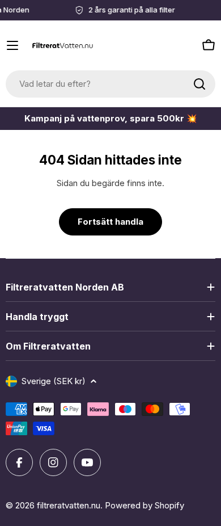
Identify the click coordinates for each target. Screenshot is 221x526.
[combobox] (110, 84)
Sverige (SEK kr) (54, 381)
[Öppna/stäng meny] (12, 45)
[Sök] (199, 84)
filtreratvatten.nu (68, 505)
